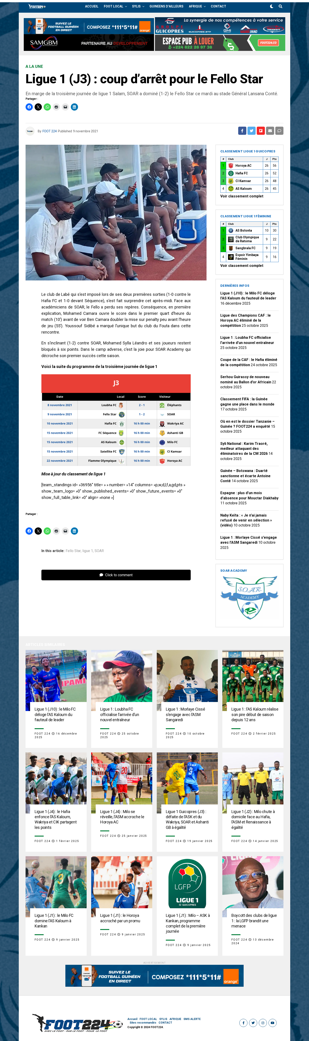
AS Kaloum (243, 188)
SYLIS (136, 6)
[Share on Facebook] (242, 131)
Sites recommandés (143, 1022)
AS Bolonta (243, 230)
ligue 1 (87, 551)
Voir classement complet (241, 196)
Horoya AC (243, 165)
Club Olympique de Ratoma (247, 239)
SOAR (99, 551)
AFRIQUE (195, 6)
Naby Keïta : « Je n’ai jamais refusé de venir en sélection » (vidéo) (246, 520)
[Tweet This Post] (251, 131)
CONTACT (218, 6)
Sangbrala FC (245, 248)
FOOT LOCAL (113, 6)
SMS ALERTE (192, 1019)
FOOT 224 (50, 131)
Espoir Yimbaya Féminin (247, 257)
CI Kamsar (243, 181)
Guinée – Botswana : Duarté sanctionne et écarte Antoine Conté (245, 476)
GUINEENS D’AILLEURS (166, 6)
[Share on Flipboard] (261, 131)
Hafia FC (241, 173)
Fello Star (73, 551)
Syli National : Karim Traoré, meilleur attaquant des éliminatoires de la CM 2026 (244, 448)
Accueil (91, 6)
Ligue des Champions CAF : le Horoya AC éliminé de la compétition (245, 320)
